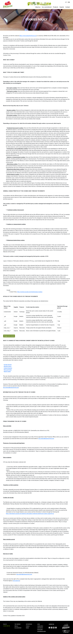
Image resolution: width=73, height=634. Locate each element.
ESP (66, 2)
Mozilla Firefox (7, 366)
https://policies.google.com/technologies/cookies (29, 292)
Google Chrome (8, 364)
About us (37, 7)
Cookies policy (40, 625)
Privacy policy (40, 629)
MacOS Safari (7, 371)
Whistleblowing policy (41, 631)
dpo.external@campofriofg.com (11, 387)
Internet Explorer (8, 368)
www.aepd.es (16, 580)
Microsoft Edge (8, 369)
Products (55, 7)
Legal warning (40, 627)
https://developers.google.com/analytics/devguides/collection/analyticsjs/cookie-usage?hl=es (30, 513)
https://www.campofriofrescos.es (28, 35)
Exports (62, 7)
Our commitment (47, 7)
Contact (67, 7)
